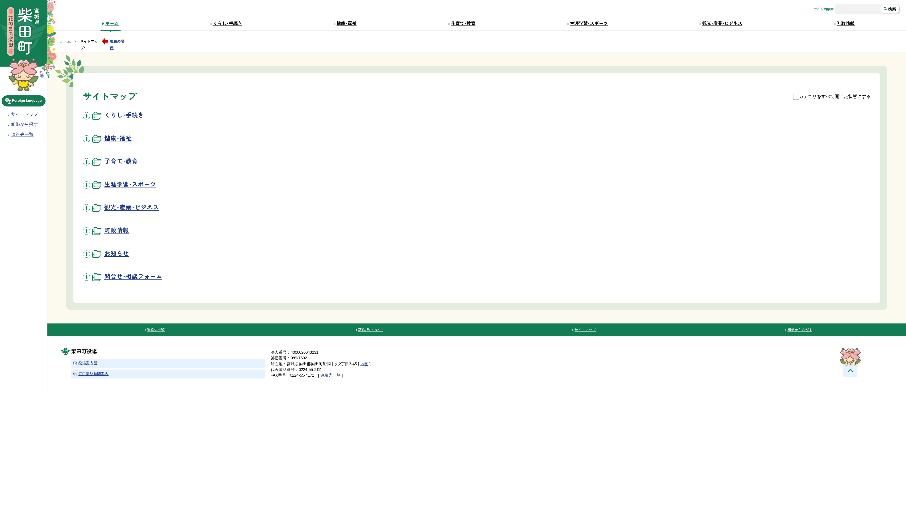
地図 (364, 363)
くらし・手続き (227, 23)
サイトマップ (24, 114)
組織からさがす (800, 330)
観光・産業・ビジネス (722, 23)
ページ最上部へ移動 (850, 370)
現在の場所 (117, 42)
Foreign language (27, 100)
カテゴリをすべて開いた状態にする (835, 96)
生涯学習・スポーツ (589, 23)
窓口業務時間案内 (93, 373)
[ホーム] (23, 32)
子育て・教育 (463, 23)
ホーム (112, 23)
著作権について (370, 330)
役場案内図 (87, 363)
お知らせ (116, 253)
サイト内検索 (824, 9)
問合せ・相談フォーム (133, 276)
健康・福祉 (346, 23)
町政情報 (846, 23)
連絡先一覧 (156, 330)
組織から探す (24, 124)
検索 (892, 8)
